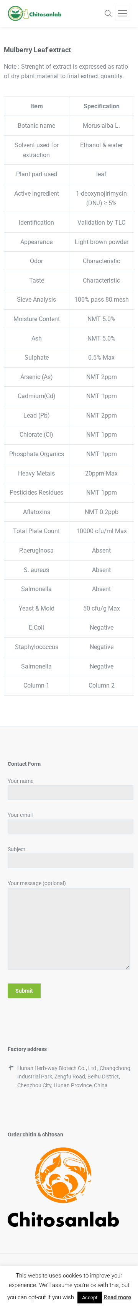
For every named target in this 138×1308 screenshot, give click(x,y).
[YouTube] (104, 1287)
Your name (20, 781)
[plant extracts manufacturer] (34, 13)
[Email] (35, 1287)
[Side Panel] (122, 13)
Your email (20, 815)
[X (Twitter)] (86, 1287)
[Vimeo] (69, 1287)
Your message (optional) (37, 883)
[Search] (108, 13)
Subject (16, 849)
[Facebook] (52, 1287)
